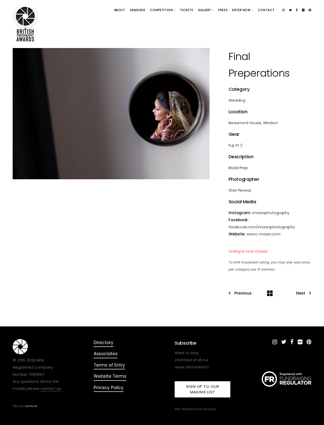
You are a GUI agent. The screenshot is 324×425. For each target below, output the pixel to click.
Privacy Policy (109, 388)
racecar (31, 406)
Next (300, 293)
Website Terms (110, 376)
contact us (50, 388)
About (119, 10)
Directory (103, 343)
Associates (105, 354)
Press (223, 10)
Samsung (138, 10)
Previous (243, 293)
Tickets (186, 10)
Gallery (205, 10)
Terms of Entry (109, 365)
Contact (266, 10)
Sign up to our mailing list (202, 389)
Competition (162, 10)
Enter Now (242, 10)
